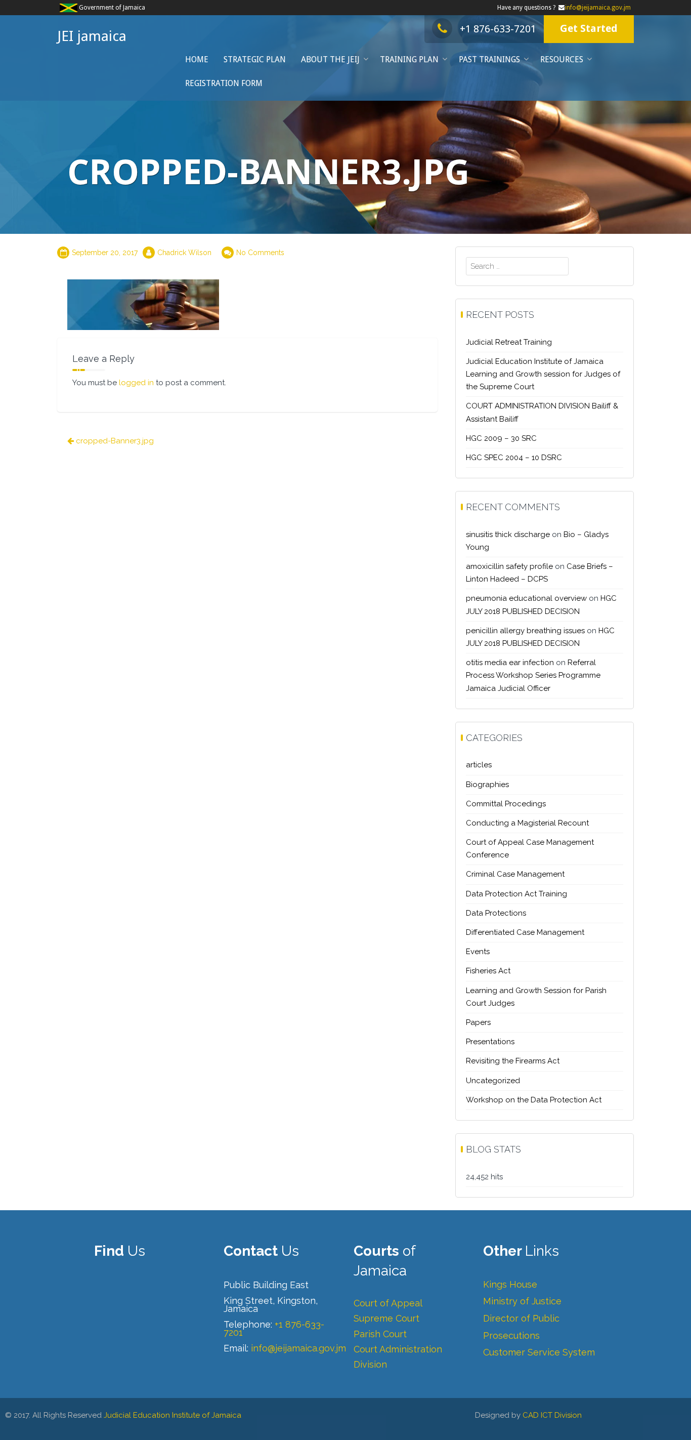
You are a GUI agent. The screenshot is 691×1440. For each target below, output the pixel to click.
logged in (136, 382)
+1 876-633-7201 (498, 29)
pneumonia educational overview (526, 598)
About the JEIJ (330, 59)
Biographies (487, 784)
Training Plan (409, 59)
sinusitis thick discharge (508, 534)
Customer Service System (539, 1352)
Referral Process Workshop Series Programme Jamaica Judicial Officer (533, 675)
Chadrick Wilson (184, 253)
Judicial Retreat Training (509, 342)
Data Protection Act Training (516, 893)
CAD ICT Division (552, 1415)
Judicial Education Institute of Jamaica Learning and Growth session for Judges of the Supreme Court (543, 374)
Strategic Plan (255, 59)
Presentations (490, 1041)
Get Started (589, 28)
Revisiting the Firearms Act (512, 1060)
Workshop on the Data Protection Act (533, 1099)
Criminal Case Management (515, 874)
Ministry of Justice (522, 1301)
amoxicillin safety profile (509, 566)
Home (196, 59)
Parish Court (380, 1334)
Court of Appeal (388, 1303)
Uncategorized (493, 1080)
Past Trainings (489, 59)
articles (479, 764)
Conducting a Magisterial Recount (527, 823)
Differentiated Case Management (525, 932)
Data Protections (496, 913)
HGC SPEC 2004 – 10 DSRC (514, 457)
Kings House (510, 1284)
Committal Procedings (506, 803)
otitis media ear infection (510, 662)
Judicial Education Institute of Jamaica (172, 1415)
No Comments (260, 253)
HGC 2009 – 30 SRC (501, 438)
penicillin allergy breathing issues (525, 630)
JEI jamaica (91, 36)
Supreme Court (386, 1318)
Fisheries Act (488, 970)
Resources (561, 59)
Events (478, 951)
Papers (478, 1022)
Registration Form (224, 83)
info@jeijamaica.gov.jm (598, 7)
